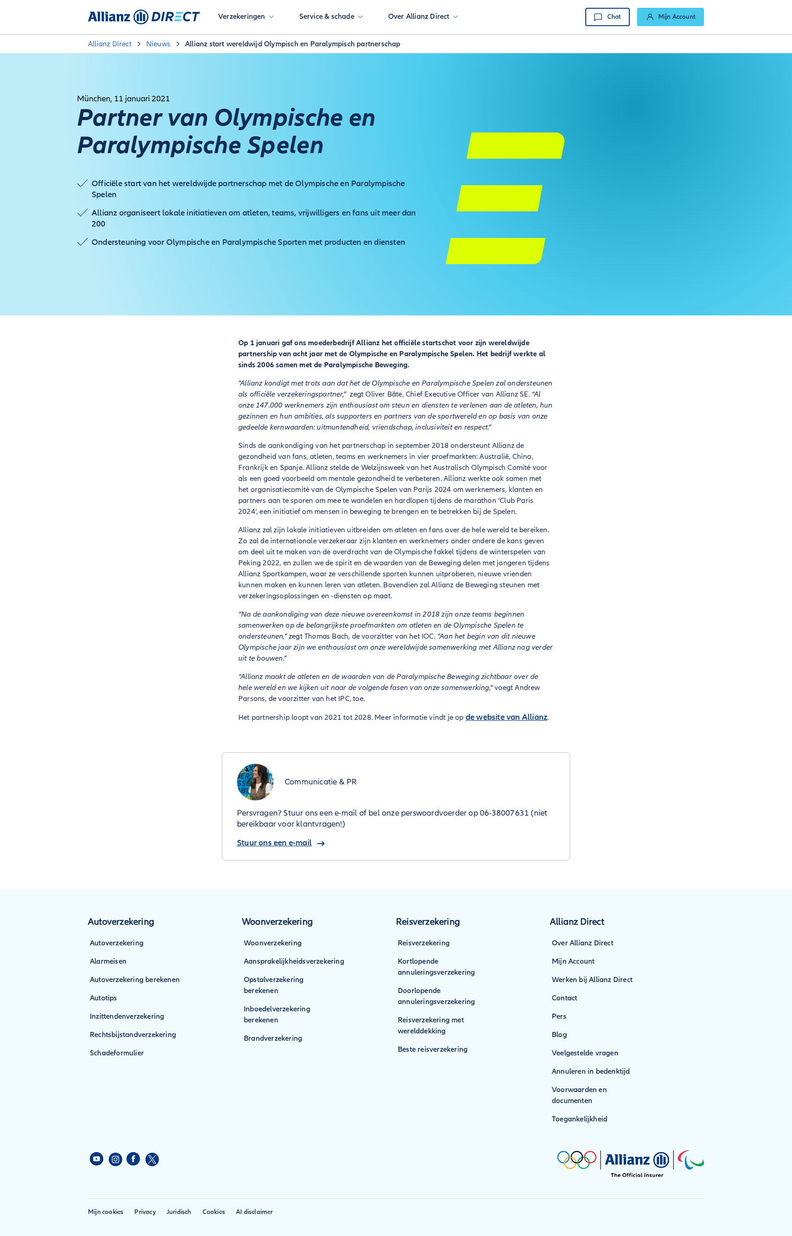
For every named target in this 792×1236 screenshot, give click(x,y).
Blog (559, 1034)
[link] (670, 17)
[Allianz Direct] (144, 17)
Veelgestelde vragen (585, 1053)
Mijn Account (573, 961)
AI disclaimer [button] (254, 1212)
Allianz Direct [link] (110, 44)
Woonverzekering (273, 943)
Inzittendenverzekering (127, 1016)
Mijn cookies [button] (105, 1212)
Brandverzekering (273, 1038)
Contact (564, 998)
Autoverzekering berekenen (135, 979)
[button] (246, 17)
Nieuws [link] (158, 44)
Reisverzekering (424, 943)
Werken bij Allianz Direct (592, 979)
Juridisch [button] (179, 1212)
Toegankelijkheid (579, 1119)
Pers (559, 1016)
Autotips (103, 998)
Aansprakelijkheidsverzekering (294, 961)
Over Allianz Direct (582, 943)
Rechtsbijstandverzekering (133, 1034)
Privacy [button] (144, 1212)
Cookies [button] (214, 1212)
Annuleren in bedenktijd (591, 1071)
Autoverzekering (116, 943)
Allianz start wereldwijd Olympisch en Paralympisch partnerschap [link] (293, 44)
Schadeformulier (117, 1053)
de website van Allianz (506, 717)
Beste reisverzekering (433, 1049)
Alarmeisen (108, 961)
